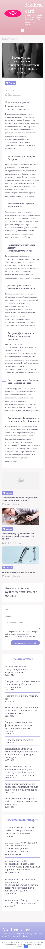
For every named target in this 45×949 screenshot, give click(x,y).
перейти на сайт (28, 196)
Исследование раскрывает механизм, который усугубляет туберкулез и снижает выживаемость (21, 848)
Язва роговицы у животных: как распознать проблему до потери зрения (22, 684)
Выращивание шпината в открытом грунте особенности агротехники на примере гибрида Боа (22, 753)
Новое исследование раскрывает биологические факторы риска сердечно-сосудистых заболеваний (22, 866)
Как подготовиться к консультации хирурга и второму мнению (18, 669)
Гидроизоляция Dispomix (19, 739)
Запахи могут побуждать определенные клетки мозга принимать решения (20, 832)
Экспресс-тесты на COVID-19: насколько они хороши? (22, 903)
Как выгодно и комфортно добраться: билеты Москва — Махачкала (21, 801)
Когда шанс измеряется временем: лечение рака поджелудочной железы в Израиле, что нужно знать (19, 770)
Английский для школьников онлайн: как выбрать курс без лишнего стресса (21, 710)
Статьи (13, 39)
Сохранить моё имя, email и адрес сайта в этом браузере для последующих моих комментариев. (22, 633)
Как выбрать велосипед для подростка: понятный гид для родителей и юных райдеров (21, 786)
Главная (5, 39)
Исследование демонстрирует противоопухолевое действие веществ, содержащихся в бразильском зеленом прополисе (21, 886)
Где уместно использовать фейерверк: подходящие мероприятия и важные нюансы (19, 726)
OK (26, 946)
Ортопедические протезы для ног (22, 697)
